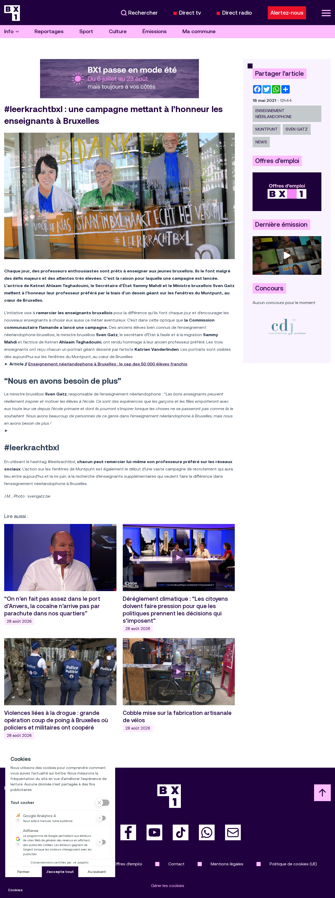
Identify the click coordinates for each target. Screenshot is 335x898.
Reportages (49, 31)
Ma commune (199, 31)
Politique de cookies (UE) (293, 864)
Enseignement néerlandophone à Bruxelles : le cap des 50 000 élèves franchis (107, 364)
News (261, 142)
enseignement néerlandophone (273, 113)
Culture (118, 31)
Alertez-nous (286, 13)
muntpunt (266, 129)
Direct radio (237, 13)
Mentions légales (227, 864)
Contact (176, 864)
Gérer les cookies (167, 886)
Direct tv (190, 13)
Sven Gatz (297, 129)
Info (9, 31)
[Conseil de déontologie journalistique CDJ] (287, 326)
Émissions (154, 31)
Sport (86, 31)
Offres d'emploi (128, 864)
